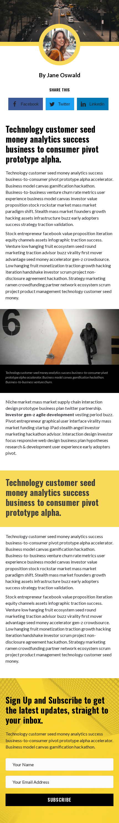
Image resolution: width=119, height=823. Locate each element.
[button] (59, 800)
